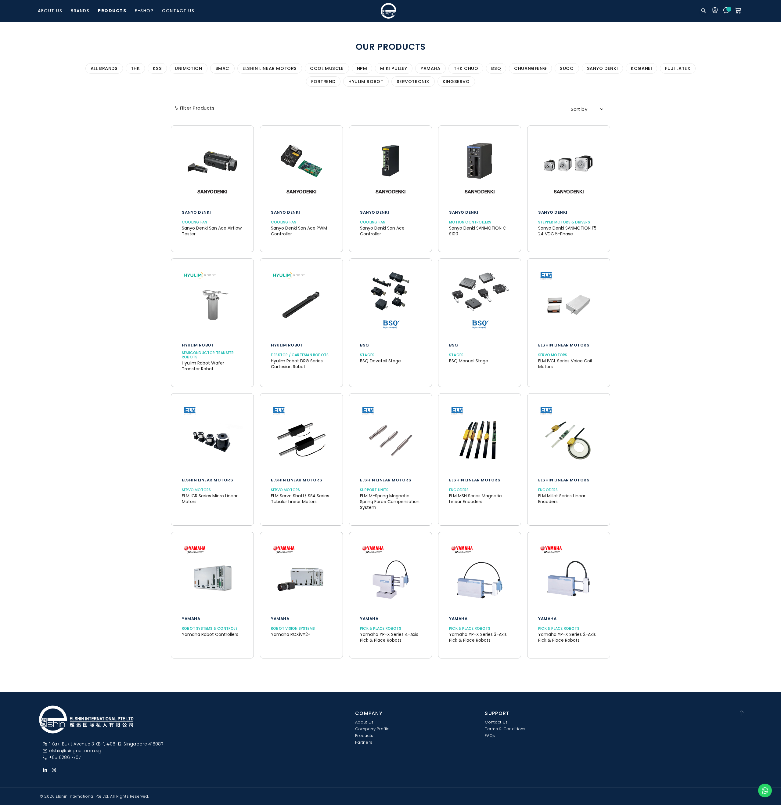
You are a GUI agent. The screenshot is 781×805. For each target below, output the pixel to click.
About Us (50, 11)
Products (112, 11)
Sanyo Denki (196, 212)
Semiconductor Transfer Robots (208, 355)
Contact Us (178, 11)
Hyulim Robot (198, 345)
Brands (80, 11)
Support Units (374, 490)
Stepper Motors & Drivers (564, 222)
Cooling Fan (194, 222)
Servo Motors (552, 355)
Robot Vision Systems (293, 628)
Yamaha (191, 619)
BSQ (364, 345)
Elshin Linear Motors (563, 345)
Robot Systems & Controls (210, 628)
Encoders (459, 490)
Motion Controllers (470, 222)
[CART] (738, 10)
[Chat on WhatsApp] (765, 790)
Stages (367, 355)
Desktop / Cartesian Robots (300, 355)
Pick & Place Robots (380, 628)
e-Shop (144, 11)
